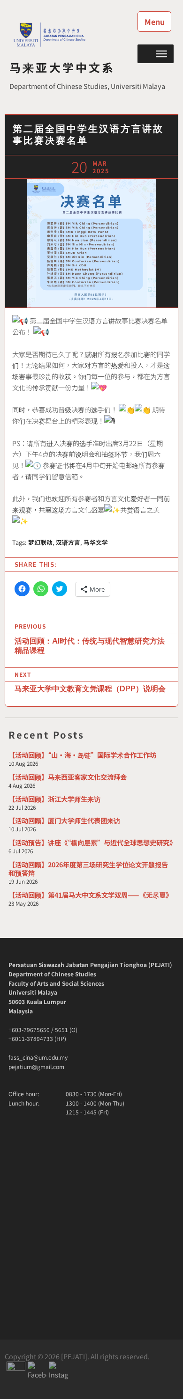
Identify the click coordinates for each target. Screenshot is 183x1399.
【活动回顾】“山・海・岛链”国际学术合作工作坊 (82, 755)
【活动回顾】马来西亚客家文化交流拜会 (67, 777)
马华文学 (96, 542)
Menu (155, 21)
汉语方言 (68, 542)
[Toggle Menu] (161, 53)
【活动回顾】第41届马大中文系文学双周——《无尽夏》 (90, 895)
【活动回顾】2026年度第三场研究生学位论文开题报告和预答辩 (88, 868)
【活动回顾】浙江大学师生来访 (54, 799)
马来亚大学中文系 (62, 67)
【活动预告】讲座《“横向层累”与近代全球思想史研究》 (92, 842)
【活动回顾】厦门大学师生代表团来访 (64, 820)
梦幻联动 (40, 542)
